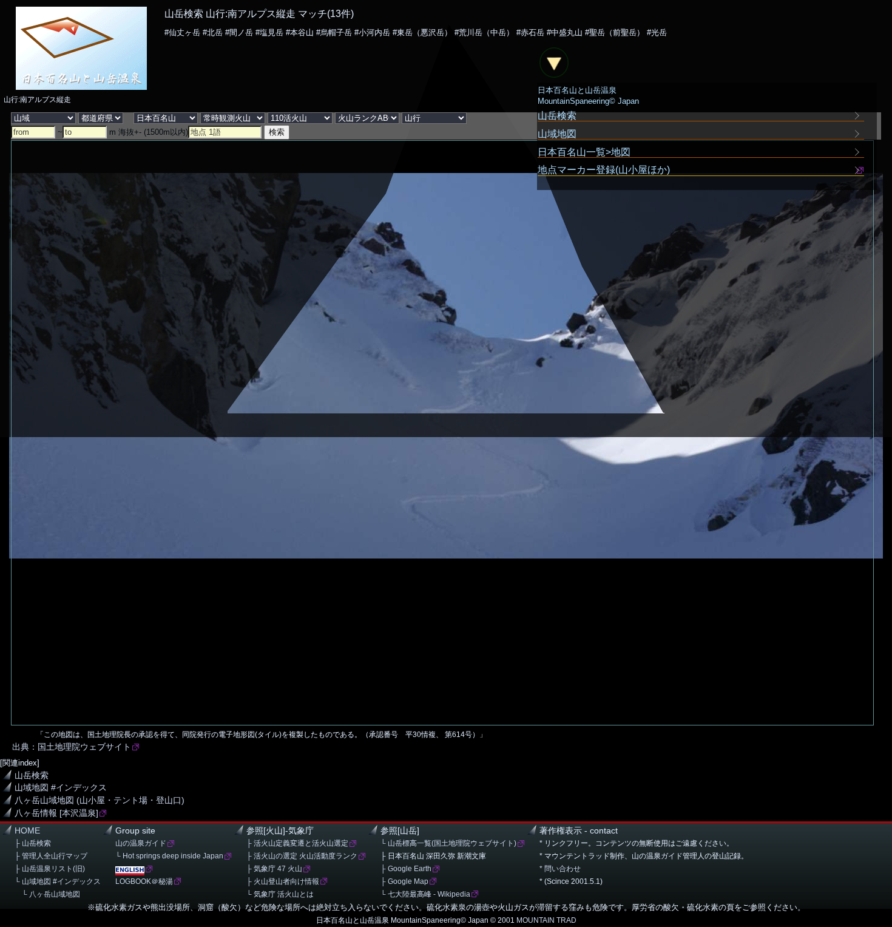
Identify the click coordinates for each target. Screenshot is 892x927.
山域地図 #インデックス (61, 787)
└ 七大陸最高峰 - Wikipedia (425, 894)
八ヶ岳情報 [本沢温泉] (56, 813)
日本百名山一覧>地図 (584, 151)
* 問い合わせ (560, 868)
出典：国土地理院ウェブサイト (71, 747)
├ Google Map (404, 881)
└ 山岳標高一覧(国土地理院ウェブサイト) (448, 843)
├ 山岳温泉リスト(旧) (50, 868)
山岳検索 (32, 775)
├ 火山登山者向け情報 (282, 881)
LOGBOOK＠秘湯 (144, 881)
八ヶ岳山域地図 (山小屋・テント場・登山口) (99, 800)
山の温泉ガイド (140, 843)
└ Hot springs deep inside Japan (169, 856)
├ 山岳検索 (33, 843)
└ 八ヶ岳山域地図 (47, 894)
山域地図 (557, 133)
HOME (27, 830)
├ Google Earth (405, 868)
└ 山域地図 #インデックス (58, 881)
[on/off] (554, 62)
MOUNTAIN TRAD (546, 920)
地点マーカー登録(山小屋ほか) (604, 170)
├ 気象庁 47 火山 (274, 868)
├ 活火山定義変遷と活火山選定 (297, 843)
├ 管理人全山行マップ (51, 856)
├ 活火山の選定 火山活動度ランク (301, 856)
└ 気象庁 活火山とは (280, 894)
